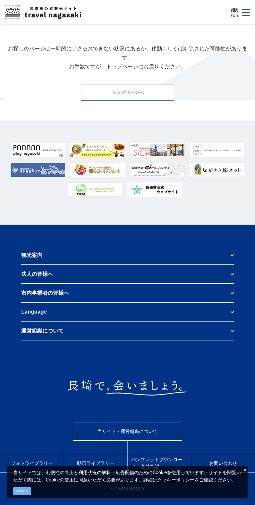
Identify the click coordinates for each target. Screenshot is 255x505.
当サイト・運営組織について (127, 431)
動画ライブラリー (95, 463)
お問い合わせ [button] (223, 463)
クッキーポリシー (176, 479)
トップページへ (127, 92)
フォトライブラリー (32, 463)
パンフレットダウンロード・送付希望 (156, 463)
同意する (22, 491)
